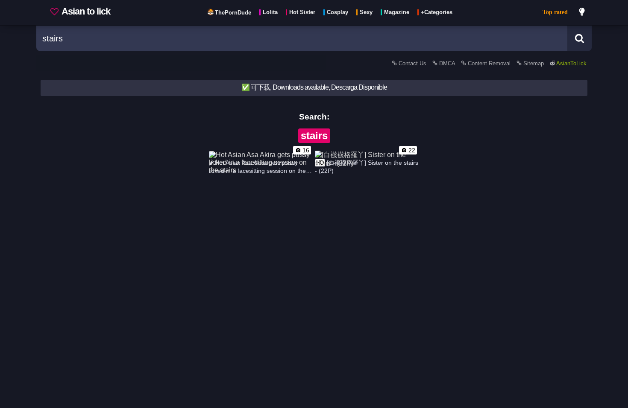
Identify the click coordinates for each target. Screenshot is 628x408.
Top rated (555, 12)
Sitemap (534, 63)
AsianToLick (571, 63)
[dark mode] (582, 13)
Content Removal (489, 63)
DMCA (447, 63)
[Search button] (579, 38)
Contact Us (412, 63)
